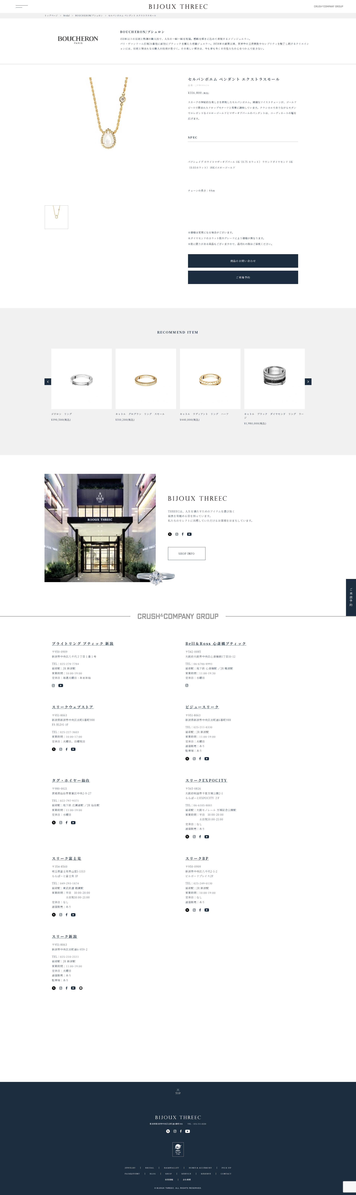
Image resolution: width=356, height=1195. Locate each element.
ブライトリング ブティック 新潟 (83, 643)
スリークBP (197, 858)
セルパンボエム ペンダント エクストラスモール (132, 15)
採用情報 (169, 1179)
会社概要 (187, 1179)
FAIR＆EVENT (132, 1173)
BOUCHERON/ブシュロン (89, 15)
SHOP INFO (187, 553)
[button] (47, 381)
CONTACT (226, 1173)
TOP (178, 1093)
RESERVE (206, 1173)
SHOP (168, 1173)
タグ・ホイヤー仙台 (71, 780)
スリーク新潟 (64, 936)
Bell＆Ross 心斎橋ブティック (215, 643)
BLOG (153, 1173)
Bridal (66, 15)
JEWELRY (130, 1167)
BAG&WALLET (171, 1167)
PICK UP (226, 1167)
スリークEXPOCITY (206, 780)
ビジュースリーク (202, 706)
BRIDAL (149, 1167)
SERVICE (186, 1173)
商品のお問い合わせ (243, 261)
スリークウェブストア (73, 706)
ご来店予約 (351, 597)
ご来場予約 (243, 277)
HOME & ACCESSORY (200, 1167)
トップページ (51, 15)
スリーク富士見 (67, 858)
